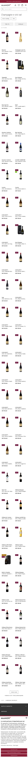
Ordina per (20, 24)
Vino (14, 18)
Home (2, 700)
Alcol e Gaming (5, 18)
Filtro (6, 24)
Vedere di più (14, 692)
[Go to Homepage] (6, 5)
